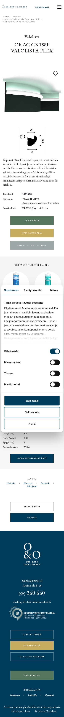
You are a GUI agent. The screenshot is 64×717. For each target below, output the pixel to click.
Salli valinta (32, 412)
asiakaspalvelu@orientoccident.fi (32, 602)
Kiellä (32, 423)
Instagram (15, 695)
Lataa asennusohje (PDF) (32, 458)
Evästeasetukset (21, 711)
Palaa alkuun (32, 506)
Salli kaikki (32, 400)
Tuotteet (6, 16)
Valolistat (17, 16)
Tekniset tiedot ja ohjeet (32, 245)
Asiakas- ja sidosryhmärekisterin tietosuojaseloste (32, 707)
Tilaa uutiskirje (32, 634)
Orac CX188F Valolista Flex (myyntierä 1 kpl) (21, 19)
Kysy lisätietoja (32, 233)
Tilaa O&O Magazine (32, 656)
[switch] (55, 362)
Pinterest (27, 483)
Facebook (45, 483)
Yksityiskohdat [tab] (33, 289)
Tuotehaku (42, 7)
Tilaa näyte (32, 220)
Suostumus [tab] (11, 289)
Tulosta (32, 517)
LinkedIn (10, 483)
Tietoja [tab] (54, 289)
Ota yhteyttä (32, 645)
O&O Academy (32, 675)
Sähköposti (32, 486)
